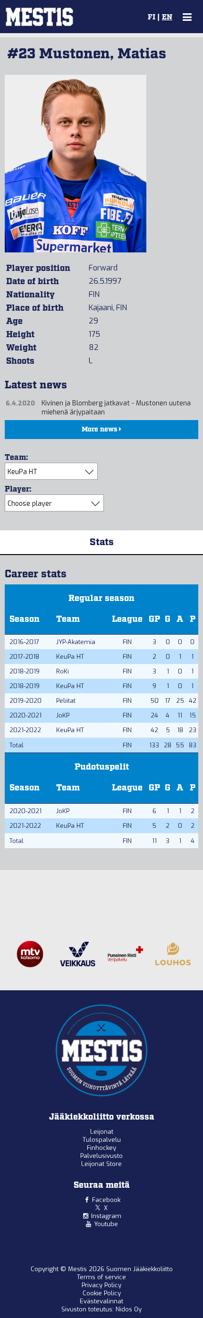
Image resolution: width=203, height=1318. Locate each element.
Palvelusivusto (101, 1156)
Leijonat (101, 1132)
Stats (102, 542)
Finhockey (101, 1148)
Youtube (106, 1224)
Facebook (106, 1200)
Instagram (106, 1216)
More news (100, 429)
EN (167, 17)
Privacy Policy (101, 1285)
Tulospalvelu (102, 1140)
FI (151, 17)
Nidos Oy (129, 1309)
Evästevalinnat (101, 1301)
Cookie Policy (102, 1293)
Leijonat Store (101, 1164)
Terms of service (101, 1277)
